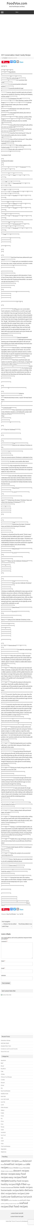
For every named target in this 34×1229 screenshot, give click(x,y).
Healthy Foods (4, 1093)
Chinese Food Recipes (6, 1077)
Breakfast (3, 1068)
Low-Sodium (12, 1196)
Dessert (3, 1082)
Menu (17, 12)
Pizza (2, 1121)
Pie (1, 1118)
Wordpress (25, 1221)
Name (3, 961)
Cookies (3, 1079)
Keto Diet (3, 1096)
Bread (2, 1066)
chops (2, 1171)
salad (18, 1203)
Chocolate (26, 1168)
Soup (2, 1143)
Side (2, 1138)
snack (2, 1140)
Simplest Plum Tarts (6, 1046)
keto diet (23, 1190)
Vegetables (3, 1149)
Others (2, 1110)
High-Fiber (21, 1184)
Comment (4, 941)
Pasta (2, 1115)
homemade (9, 1187)
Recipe (2, 1126)
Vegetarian (3, 1151)
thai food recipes (18, 1206)
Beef (2, 1063)
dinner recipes (8, 1174)
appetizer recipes (10, 1161)
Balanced (27, 1161)
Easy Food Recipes (11, 914)
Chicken (3, 1074)
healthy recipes (8, 1184)
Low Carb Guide (5, 1099)
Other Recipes (4, 1107)
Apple (20, 1161)
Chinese (21, 1168)
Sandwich (3, 1132)
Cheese (11, 1168)
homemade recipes (10, 1190)
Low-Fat (3, 1102)
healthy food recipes (18, 1181)
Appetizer (3, 1060)
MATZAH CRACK (5, 1043)
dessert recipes (21, 1170)
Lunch (2, 1104)
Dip (2, 1088)
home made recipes (23, 1187)
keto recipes (18, 1193)
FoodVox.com (17, 3)
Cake (2, 1071)
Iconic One (8, 1221)
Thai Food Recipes (5, 1146)
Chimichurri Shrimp (5, 1040)
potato (2, 1203)
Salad (2, 1129)
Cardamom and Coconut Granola (9, 1048)
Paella (2, 1113)
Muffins (10, 1200)
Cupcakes (11, 1171)
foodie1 (5, 58)
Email (3, 968)
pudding (7, 1203)
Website (3, 975)
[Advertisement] (17, 33)
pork (21, 1200)
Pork (2, 1124)
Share (21, 62)
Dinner (2, 1085)
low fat (21, 914)
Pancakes (14, 1200)
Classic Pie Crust (5, 1051)
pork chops (26, 1200)
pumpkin (11, 1203)
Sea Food (3, 1135)
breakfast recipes (13, 1164)
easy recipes (15, 1177)
